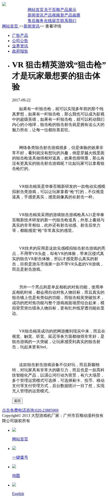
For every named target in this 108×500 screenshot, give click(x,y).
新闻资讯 (36, 15)
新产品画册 (70, 15)
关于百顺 (52, 10)
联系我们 (68, 21)
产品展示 (68, 10)
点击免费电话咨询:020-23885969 (30, 410)
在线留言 (52, 21)
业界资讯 (20, 46)
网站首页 (36, 10)
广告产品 (20, 35)
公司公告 (20, 41)
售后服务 (36, 21)
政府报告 (20, 51)
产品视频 (52, 15)
